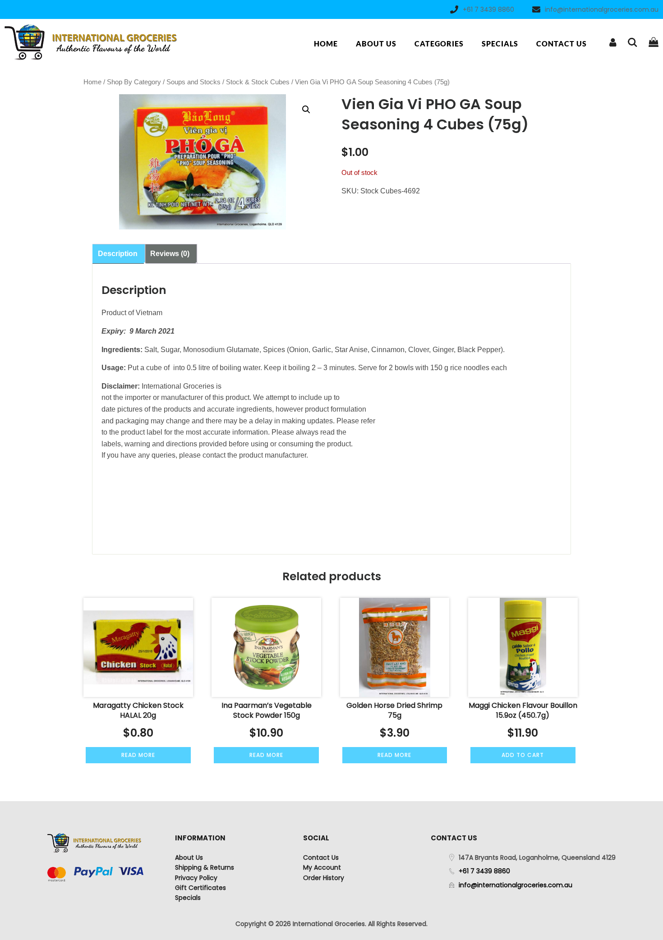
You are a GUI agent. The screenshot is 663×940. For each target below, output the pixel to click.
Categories (439, 43)
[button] (306, 109)
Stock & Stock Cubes (258, 82)
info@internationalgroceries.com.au (601, 9)
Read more (138, 755)
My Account (322, 867)
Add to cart (523, 755)
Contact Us (561, 43)
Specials (500, 43)
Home (326, 43)
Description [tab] (118, 253)
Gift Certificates (200, 887)
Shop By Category (134, 82)
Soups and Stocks (193, 82)
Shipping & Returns (204, 867)
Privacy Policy (196, 877)
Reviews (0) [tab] (169, 253)
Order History (323, 877)
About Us (376, 43)
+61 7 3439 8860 (488, 9)
